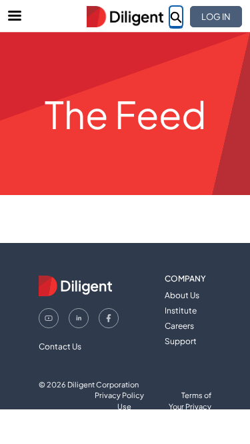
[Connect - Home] (125, 16)
